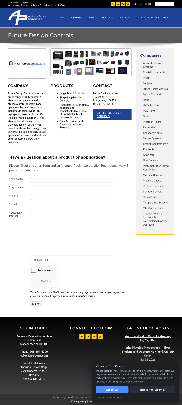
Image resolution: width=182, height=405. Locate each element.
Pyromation (149, 127)
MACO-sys (149, 110)
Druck (146, 77)
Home (61, 17)
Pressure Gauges (152, 180)
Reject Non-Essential (152, 389)
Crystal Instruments (154, 72)
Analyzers (148, 154)
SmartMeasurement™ (155, 143)
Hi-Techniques (151, 105)
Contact (153, 17)
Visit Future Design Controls (109, 114)
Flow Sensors (150, 160)
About (167, 17)
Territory (138, 17)
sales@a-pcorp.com (34, 355)
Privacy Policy (78, 401)
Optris (146, 116)
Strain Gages (150, 197)
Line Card (123, 17)
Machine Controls (153, 175)
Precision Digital (152, 121)
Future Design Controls (155, 88)
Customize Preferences (109, 397)
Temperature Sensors (155, 202)
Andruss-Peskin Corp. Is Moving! (148, 336)
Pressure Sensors (153, 186)
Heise (146, 99)
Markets (92, 17)
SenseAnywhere (152, 132)
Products (107, 17)
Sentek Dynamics (153, 138)
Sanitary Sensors (152, 191)
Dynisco (147, 83)
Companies (76, 17)
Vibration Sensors (153, 208)
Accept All (112, 389)
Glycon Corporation (153, 94)
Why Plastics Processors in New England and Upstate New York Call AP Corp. (148, 351)
